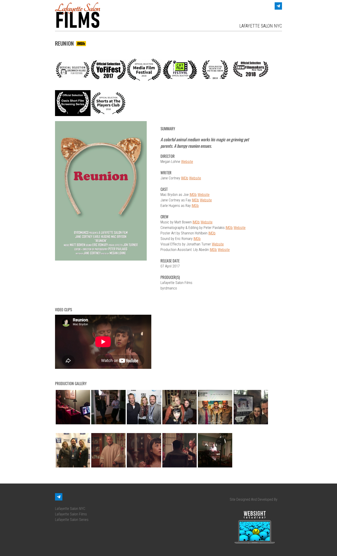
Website (187, 161)
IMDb (184, 178)
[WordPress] (278, 6)
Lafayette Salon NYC (70, 508)
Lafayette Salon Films (71, 514)
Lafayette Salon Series (71, 519)
